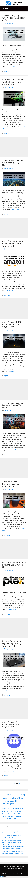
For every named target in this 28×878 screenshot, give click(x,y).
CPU (24, 798)
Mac (14, 804)
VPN (4, 816)
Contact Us (12, 866)
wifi (15, 816)
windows (4, 819)
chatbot (9, 798)
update (18, 813)
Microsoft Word (5, 806)
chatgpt (16, 798)
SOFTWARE (7, 295)
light (11, 804)
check (22, 798)
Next (5, 786)
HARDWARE (7, 71)
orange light (10, 806)
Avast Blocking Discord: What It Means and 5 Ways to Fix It (13, 724)
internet (12, 801)
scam (21, 808)
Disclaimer (15, 871)
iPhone (18, 801)
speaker (10, 813)
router (17, 808)
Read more (12, 66)
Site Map (21, 871)
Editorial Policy (10, 868)
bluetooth (4, 798)
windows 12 (19, 819)
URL (21, 813)
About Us (6, 866)
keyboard (5, 804)
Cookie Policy (8, 871)
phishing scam (21, 806)
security (16, 811)
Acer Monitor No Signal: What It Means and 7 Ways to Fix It (13, 81)
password (15, 806)
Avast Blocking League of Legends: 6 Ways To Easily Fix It (13, 405)
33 (20, 784)
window (19, 816)
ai (10, 794)
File (3, 801)
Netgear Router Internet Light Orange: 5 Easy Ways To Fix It (13, 643)
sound (4, 813)
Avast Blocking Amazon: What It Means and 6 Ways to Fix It (13, 243)
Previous (5, 784)
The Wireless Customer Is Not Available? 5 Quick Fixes (14, 162)
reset (12, 808)
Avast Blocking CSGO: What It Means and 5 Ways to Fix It (12, 324)
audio (17, 795)
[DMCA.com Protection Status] (3, 877)
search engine (9, 811)
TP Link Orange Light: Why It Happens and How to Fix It (13, 17)
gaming (7, 801)
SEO (20, 811)
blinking (22, 795)
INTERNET (7, 214)
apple (13, 795)
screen (4, 811)
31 (15, 784)
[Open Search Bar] (25, 8)
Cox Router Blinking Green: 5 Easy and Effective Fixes (11, 484)
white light (10, 816)
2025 (7, 795)
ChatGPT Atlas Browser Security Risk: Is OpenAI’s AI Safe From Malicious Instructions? (13, 842)
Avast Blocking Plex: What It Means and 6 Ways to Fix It (14, 564)
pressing (4, 808)
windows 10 (11, 819)
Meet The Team (20, 866)
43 (25, 784)
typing (14, 813)
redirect (8, 808)
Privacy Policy (18, 868)
